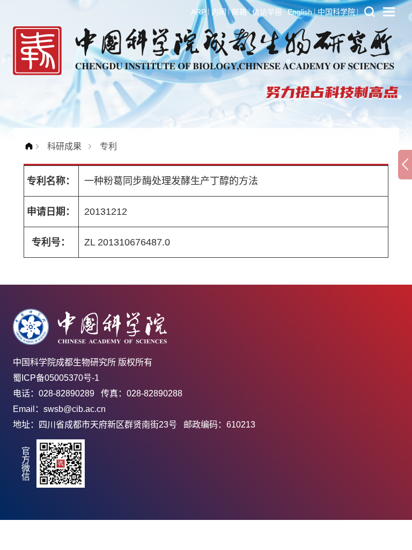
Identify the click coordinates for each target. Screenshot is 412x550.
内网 (218, 12)
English (300, 12)
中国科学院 (336, 12)
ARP (198, 12)
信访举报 (267, 12)
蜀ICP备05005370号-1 (56, 377)
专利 (108, 146)
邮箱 (239, 12)
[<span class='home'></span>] (32, 146)
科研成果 (64, 146)
